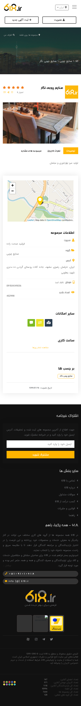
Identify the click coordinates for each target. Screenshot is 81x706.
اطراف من (8, 35)
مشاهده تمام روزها (40, 347)
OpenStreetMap (54, 219)
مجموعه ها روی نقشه (28, 35)
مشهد (49, 267)
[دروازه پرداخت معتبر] (56, 623)
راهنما (72, 515)
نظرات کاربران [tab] (53, 151)
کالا (76, 61)
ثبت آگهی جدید (20, 20)
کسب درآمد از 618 (65, 501)
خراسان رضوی (60, 267)
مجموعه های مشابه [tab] (31, 151)
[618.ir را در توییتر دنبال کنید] (51, 639)
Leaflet (31, 219)
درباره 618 (69, 488)
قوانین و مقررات (66, 508)
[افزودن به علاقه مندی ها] (12, 92)
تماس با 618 (68, 481)
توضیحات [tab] (70, 151)
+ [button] (12, 185)
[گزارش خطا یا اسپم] (5, 92)
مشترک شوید (40, 454)
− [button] (12, 191)
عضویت (58, 20)
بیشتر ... (7, 565)
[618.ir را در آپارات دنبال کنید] (28, 639)
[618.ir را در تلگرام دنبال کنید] (44, 639)
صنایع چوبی (66, 61)
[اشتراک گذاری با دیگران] (8, 92)
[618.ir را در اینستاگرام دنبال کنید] (36, 639)
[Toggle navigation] (75, 7)
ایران (72, 267)
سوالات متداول (67, 494)
